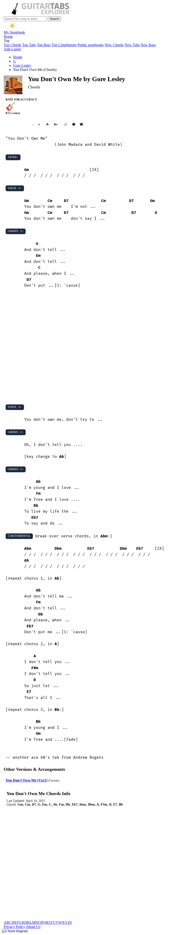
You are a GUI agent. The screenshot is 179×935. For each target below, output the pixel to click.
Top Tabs (29, 45)
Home (8, 36)
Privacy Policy (14, 927)
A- (47, 124)
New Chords (114, 45)
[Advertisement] (89, 346)
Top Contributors (64, 45)
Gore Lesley (22, 65)
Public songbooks (91, 45)
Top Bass (44, 45)
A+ (56, 124)
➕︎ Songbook (17, 124)
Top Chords (12, 45)
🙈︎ (81, 124)
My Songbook (14, 32)
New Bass (148, 45)
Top (7, 41)
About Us (33, 927)
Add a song (12, 49)
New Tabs (132, 45)
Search (54, 19)
